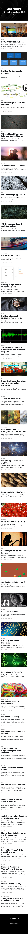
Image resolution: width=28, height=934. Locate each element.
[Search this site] (2, 2)
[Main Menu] (26, 2)
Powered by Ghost (14, 923)
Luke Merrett (12, 918)
